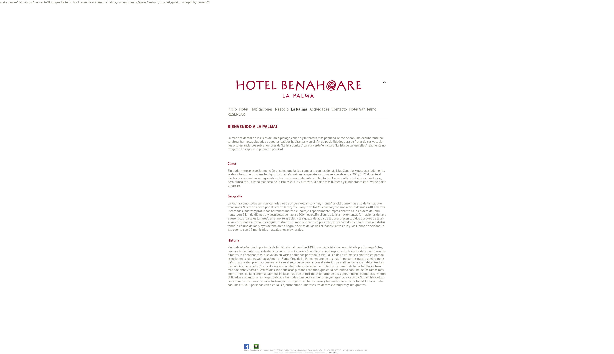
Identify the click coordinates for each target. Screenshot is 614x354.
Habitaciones (262, 109)
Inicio (232, 109)
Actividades (319, 109)
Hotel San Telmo (362, 109)
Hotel (243, 109)
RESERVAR (236, 114)
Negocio (282, 109)
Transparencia (332, 352)
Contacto (339, 109)
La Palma (299, 109)
